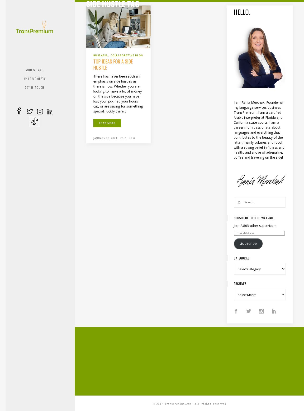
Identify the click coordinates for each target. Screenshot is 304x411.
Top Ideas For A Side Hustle (113, 64)
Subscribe (248, 243)
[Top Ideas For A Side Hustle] (118, 26)
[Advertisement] (195, 360)
